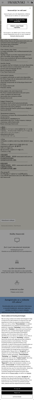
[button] (30, 8)
